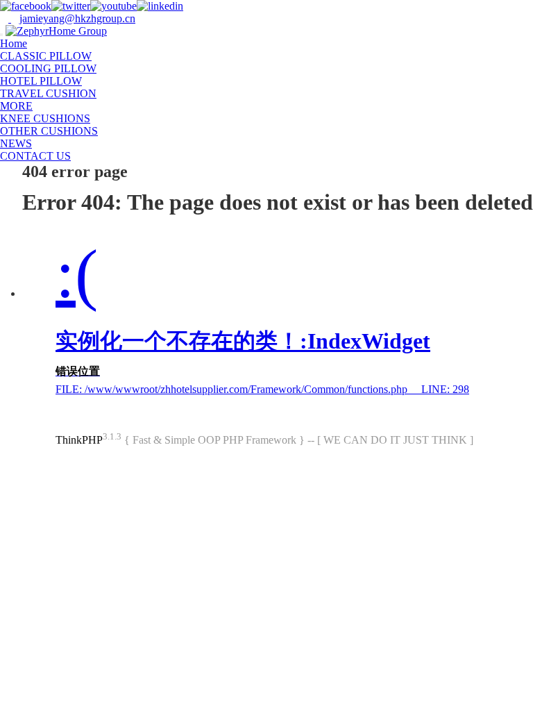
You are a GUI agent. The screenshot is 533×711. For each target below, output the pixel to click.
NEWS (16, 143)
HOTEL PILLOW (41, 81)
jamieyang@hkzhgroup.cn (77, 18)
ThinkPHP (79, 440)
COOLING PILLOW (48, 68)
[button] (39, 106)
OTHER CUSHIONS (49, 131)
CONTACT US (35, 156)
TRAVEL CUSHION (48, 93)
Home (13, 43)
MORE (16, 106)
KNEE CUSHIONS (45, 118)
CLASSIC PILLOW (46, 56)
